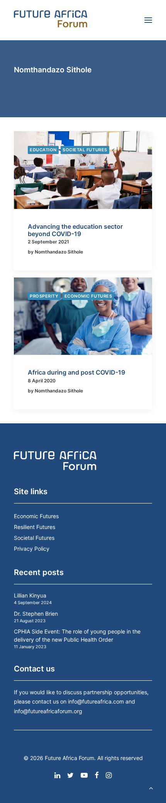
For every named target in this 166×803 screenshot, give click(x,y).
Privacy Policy (31, 548)
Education (43, 149)
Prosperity (44, 296)
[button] (148, 20)
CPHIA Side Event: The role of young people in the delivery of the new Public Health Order (77, 635)
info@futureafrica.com (96, 701)
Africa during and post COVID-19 (76, 372)
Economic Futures (88, 296)
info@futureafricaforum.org (48, 711)
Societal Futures (85, 149)
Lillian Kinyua (30, 595)
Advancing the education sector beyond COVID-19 (75, 230)
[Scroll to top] (151, 787)
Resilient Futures (34, 527)
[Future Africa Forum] (51, 20)
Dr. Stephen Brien (36, 613)
